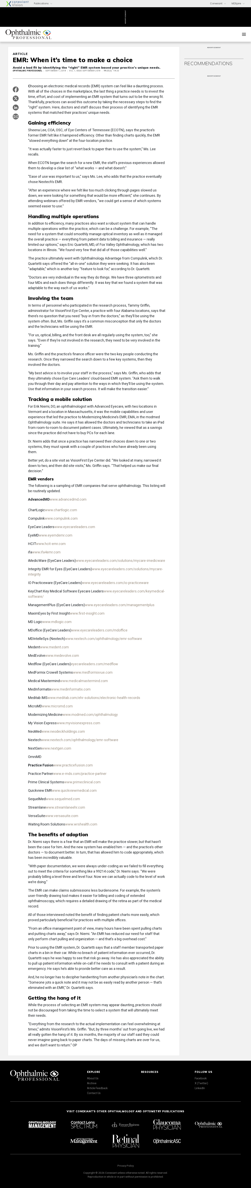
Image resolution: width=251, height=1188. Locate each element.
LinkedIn (200, 1088)
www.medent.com (54, 647)
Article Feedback (97, 1088)
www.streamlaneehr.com (65, 807)
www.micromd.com (57, 706)
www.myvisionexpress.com (78, 723)
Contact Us (94, 1093)
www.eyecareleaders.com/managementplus (120, 605)
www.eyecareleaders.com (74, 527)
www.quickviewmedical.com (74, 790)
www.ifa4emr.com (46, 552)
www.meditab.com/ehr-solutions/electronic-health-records (93, 698)
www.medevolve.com (62, 655)
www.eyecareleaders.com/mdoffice (99, 630)
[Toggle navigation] (244, 34)
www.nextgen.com (56, 748)
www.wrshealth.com (81, 824)
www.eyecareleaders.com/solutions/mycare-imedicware (120, 560)
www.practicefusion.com (73, 765)
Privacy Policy (125, 1165)
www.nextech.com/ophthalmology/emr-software (103, 639)
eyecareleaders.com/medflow (94, 664)
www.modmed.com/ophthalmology (90, 714)
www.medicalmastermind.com (84, 681)
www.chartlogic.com (61, 510)
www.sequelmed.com (63, 799)
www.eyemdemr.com (55, 535)
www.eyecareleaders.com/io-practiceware (115, 583)
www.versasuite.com (61, 816)
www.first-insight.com (87, 613)
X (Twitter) (201, 1083)
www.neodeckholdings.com (63, 731)
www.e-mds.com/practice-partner (79, 774)
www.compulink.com (61, 518)
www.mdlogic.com (57, 622)
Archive (91, 1083)
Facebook (201, 1078)
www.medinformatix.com (71, 689)
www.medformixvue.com (93, 672)
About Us (92, 1078)
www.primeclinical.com (82, 782)
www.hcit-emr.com (51, 544)
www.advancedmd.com (68, 499)
